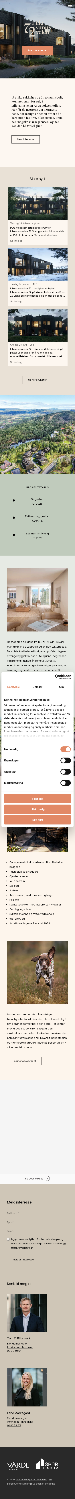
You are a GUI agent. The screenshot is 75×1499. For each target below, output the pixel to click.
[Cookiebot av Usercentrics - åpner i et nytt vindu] (55, 676)
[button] (70, 6)
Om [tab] (61, 686)
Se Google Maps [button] (34, 1178)
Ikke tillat (37, 819)
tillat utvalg (38, 809)
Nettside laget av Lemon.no (31, 1479)
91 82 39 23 (14, 1425)
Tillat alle (37, 798)
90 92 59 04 (14, 1350)
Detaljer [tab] (38, 686)
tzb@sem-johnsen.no (20, 1347)
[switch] (65, 760)
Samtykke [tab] (13, 686)
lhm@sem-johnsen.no (20, 1421)
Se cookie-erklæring (43, 1483)
